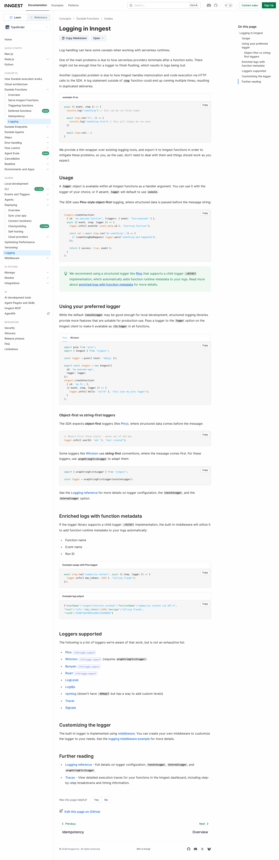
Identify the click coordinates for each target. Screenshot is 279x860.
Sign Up (269, 5)
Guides (108, 18)
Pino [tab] (64, 337)
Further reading (76, 756)
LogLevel (71, 680)
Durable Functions (87, 18)
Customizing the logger (85, 725)
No (106, 799)
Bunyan (70, 666)
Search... (165, 5)
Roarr (69, 673)
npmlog (70, 693)
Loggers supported (80, 634)
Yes (96, 799)
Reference (40, 17)
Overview (200, 832)
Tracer (69, 701)
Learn (17, 17)
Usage (66, 177)
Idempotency (73, 832)
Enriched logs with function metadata (100, 516)
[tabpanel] (135, 373)
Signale (70, 708)
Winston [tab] (74, 337)
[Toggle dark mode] (228, 5)
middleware (126, 733)
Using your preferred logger (90, 306)
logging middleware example (129, 739)
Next (202, 823)
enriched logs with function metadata (106, 284)
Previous (70, 823)
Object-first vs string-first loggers (87, 415)
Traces (70, 777)
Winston (92, 453)
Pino (139, 273)
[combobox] (27, 27)
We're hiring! (143, 848)
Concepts (65, 18)
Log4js (70, 687)
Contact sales (250, 5)
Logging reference (84, 493)
